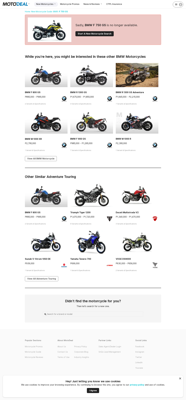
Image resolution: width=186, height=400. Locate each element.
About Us (61, 346)
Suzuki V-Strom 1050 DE (38, 259)
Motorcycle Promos (69, 4)
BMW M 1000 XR (33, 139)
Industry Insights (81, 357)
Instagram (139, 352)
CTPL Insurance (114, 4)
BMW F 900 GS (78, 139)
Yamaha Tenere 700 (80, 259)
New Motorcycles (45, 4)
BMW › (56, 11)
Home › (28, 11)
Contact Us (62, 352)
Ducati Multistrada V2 (127, 212)
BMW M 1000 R (123, 139)
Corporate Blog (81, 352)
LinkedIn (139, 362)
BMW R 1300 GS (78, 92)
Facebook (139, 346)
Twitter (138, 357)
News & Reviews (91, 4)
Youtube (139, 368)
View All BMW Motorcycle (40, 158)
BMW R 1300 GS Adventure (130, 92)
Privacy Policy (80, 346)
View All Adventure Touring (41, 278)
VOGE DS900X (123, 259)
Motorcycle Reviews (34, 357)
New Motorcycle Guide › (42, 11)
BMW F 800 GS (32, 92)
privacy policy (137, 385)
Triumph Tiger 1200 (80, 212)
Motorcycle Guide (33, 352)
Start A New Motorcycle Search (94, 33)
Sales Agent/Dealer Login (110, 346)
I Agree (93, 390)
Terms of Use (63, 357)
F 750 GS (63, 11)
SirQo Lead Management (110, 352)
